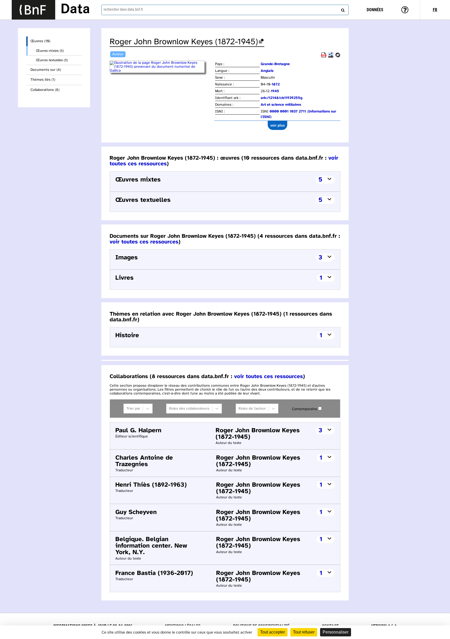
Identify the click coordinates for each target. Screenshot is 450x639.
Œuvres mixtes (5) (50, 51)
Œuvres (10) (40, 41)
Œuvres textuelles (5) (52, 60)
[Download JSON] (337, 57)
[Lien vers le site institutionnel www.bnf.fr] (33, 10)
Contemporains (304, 409)
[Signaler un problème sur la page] (261, 42)
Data (75, 9)
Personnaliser (335, 632)
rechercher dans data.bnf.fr (123, 9)
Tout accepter (272, 632)
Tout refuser (304, 632)
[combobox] (225, 10)
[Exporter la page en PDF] (323, 57)
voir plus (277, 125)
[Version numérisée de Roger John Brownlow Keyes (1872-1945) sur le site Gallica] (162, 71)
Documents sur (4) (45, 70)
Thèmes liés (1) (42, 80)
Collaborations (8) (44, 90)
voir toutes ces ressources (144, 242)
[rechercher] (342, 9)
